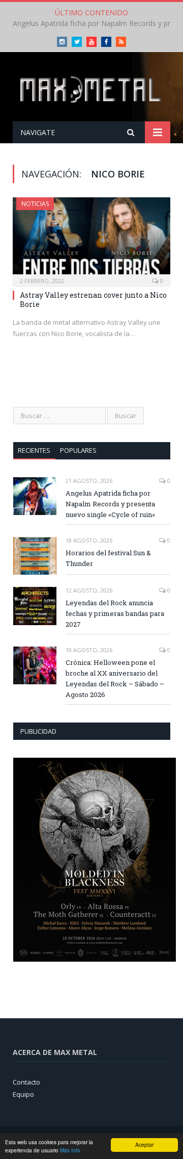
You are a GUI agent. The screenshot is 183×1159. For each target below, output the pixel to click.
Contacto (26, 1082)
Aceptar (144, 1144)
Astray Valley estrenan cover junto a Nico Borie (93, 299)
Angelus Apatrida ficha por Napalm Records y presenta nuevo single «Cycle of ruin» (110, 503)
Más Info (70, 1150)
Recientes (34, 450)
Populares (78, 450)
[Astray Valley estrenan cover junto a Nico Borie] (91, 238)
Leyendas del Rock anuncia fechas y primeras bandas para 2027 (115, 613)
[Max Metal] (91, 88)
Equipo (23, 1094)
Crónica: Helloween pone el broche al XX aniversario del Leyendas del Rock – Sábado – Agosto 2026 (115, 678)
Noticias (35, 203)
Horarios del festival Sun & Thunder (88, 23)
